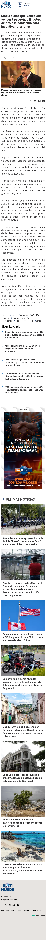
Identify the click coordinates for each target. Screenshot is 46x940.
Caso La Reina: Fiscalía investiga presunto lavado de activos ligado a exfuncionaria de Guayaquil (22, 777)
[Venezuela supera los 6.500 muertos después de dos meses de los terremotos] (23, 801)
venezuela (29, 321)
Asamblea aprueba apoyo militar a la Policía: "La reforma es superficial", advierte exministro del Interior (23, 541)
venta (38, 321)
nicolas (15, 318)
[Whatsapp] (31, 101)
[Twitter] (35, 101)
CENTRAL (35, 315)
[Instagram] (10, 905)
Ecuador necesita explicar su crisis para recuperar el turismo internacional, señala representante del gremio (22, 869)
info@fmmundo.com (9, 900)
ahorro (5, 315)
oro (23, 318)
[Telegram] (43, 101)
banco (14, 315)
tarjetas (18, 321)
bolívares (24, 315)
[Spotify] (18, 905)
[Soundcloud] (13, 905)
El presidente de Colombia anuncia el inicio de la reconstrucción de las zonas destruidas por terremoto (23, 376)
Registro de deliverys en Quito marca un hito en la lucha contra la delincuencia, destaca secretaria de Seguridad (23, 683)
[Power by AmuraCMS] (38, 915)
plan (29, 318)
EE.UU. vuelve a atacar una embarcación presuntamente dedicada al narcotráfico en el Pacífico (23, 390)
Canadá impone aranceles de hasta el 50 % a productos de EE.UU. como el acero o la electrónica (24, 335)
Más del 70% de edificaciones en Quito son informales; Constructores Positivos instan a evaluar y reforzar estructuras (23, 731)
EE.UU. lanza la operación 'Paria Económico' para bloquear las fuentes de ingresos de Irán (24, 362)
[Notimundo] (6, 4)
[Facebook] (39, 101)
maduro (6, 318)
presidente (7, 321)
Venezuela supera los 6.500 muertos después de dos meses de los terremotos (22, 349)
